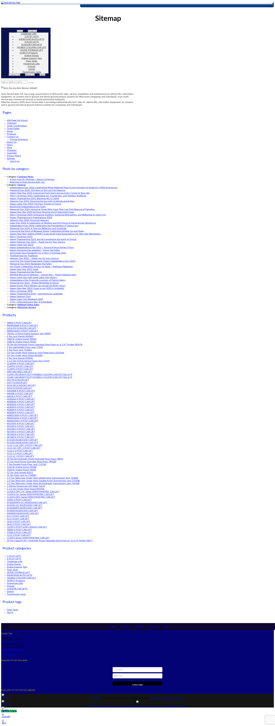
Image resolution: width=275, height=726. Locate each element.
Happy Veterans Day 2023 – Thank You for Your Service (37, 242)
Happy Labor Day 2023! (22, 245)
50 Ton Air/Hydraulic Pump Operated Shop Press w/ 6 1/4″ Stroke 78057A (44, 344)
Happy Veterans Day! (20, 296)
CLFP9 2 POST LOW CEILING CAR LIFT (27, 527)
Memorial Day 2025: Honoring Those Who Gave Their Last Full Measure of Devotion (52, 209)
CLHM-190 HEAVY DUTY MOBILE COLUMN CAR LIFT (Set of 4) (39, 374)
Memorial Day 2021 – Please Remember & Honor (34, 283)
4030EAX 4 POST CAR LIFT (21, 402)
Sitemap (11, 158)
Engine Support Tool (31, 58)
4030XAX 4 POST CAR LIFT (21, 399)
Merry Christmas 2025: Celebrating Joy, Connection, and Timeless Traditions (48, 196)
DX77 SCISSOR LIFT (17, 383)
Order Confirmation (17, 126)
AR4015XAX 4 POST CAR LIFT (22, 415)
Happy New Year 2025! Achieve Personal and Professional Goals (42, 212)
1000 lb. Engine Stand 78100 (21, 342)
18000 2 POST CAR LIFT (19, 530)
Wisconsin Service (26, 307)
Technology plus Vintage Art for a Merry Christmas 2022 (38, 253)
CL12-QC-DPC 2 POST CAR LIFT (23, 448)
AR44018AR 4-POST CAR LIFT (22, 325)
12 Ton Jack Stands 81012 (20, 472)
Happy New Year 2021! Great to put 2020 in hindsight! (37, 288)
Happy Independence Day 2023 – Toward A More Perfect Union (42, 247)
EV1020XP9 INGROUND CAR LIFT (24, 508)
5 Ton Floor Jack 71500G (19, 350)
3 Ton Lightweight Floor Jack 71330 (25, 347)
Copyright (12, 153)
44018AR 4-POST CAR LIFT (21, 391)
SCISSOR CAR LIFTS (31, 45)
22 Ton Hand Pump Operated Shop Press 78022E (31, 462)
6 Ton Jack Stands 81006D (20, 336)
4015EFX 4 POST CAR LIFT (20, 426)
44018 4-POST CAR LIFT (19, 396)
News (42, 75)
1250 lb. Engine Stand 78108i (21, 467)
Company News (25, 177)
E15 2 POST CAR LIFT (18, 516)
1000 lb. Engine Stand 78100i (21, 339)
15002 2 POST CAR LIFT (19, 500)
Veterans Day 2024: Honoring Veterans (29, 220)
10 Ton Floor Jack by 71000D (21, 475)
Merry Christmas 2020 (21, 291)
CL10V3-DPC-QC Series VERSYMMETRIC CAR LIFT (33, 491)
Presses (31, 66)
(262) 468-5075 (8, 655)
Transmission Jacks (31, 72)
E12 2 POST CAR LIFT (18, 519)
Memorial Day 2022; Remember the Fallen (31, 264)
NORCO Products (29, 53)
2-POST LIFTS (31, 36)
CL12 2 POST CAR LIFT (19, 535)
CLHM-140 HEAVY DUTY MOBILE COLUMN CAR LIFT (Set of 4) (39, 377)
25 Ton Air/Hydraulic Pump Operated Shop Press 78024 (35, 459)
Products (32, 31)
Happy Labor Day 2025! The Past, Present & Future (35, 204)
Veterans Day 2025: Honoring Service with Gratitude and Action (42, 201)
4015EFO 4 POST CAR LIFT (21, 432)
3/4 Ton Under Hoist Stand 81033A (25, 355)
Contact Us (14, 75)
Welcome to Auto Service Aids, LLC (27, 182)
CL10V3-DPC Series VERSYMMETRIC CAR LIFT (31, 497)
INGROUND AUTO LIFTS (31, 39)
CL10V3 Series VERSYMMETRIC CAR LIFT (28, 538)
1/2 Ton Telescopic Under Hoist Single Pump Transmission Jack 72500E (42, 478)
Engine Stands (31, 55)
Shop (9, 147)
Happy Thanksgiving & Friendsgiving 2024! (31, 217)
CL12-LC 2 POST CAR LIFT (20, 456)
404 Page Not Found (17, 120)
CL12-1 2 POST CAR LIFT (20, 453)
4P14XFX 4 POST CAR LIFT (21, 434)
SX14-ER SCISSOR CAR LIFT (21, 385)
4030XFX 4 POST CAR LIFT (21, 407)
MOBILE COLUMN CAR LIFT (31, 47)
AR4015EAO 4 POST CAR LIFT (22, 331)
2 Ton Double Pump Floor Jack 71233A (26, 464)
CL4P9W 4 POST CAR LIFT (20, 363)
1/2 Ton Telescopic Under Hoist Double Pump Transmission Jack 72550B (43, 481)
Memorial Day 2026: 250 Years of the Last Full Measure (37, 190)
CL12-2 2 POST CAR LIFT (20, 451)
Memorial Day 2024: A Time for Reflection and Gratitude (38, 228)
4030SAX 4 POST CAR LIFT (21, 404)
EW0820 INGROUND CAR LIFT (23, 513)
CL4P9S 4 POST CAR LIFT (20, 369)
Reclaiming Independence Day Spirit (28, 207)
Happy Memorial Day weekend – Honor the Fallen (35, 250)
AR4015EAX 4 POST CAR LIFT (22, 418)
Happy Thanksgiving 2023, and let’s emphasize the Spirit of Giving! (43, 239)
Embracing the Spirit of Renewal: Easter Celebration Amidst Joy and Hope (47, 231)
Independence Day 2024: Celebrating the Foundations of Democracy (44, 226)
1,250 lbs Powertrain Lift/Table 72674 (26, 486)
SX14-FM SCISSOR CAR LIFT (21, 328)
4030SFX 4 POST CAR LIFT (20, 413)
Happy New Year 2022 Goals (24, 269)
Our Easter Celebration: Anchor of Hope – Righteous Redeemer (41, 266)
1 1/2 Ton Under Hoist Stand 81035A (25, 489)
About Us (30, 75)
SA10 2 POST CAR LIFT (19, 524)
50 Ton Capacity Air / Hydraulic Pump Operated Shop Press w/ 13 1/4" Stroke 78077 (50, 541)
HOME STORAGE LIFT (31, 50)
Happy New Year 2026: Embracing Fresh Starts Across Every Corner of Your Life (50, 193)
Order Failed (13, 128)
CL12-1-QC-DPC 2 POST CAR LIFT (25, 445)
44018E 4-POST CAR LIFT (20, 393)
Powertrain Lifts (31, 64)
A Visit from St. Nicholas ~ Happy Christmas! (32, 179)
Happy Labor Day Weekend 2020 (26, 299)
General (21, 185)
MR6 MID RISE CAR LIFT (19, 372)
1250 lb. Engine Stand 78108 (21, 470)
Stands (31, 69)
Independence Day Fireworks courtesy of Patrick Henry (37, 280)
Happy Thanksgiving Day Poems (26, 272)
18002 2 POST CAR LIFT (19, 323)
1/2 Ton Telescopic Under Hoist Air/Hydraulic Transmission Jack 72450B (43, 483)
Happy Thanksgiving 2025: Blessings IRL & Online (34, 198)
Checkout (12, 123)
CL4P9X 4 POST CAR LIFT (20, 366)
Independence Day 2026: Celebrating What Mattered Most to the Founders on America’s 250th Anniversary (64, 187)
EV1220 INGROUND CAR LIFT (22, 442)
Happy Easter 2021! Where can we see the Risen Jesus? (37, 286)
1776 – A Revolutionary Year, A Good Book (31, 302)
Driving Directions (19, 139)
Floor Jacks (31, 61)
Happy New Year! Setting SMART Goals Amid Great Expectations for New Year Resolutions (55, 234)
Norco (10, 612)
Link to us (14, 161)
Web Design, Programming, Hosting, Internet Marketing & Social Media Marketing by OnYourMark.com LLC (137, 706)
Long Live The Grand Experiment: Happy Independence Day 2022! (42, 261)
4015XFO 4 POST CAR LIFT (21, 429)
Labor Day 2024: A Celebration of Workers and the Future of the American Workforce (53, 223)
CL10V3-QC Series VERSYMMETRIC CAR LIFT (30, 494)
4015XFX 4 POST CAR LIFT (21, 423)
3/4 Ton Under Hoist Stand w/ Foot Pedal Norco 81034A (35, 353)
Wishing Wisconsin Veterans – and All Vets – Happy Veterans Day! (43, 275)
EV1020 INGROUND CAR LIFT (22, 511)
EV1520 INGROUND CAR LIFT (22, 440)
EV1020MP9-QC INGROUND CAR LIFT (27, 502)
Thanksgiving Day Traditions (24, 256)
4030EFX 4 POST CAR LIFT (20, 410)
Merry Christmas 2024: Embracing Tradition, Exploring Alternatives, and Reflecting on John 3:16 (58, 215)
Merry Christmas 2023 (21, 237)
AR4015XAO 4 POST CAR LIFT (22, 421)
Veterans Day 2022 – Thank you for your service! (34, 258)
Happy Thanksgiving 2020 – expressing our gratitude (36, 294)
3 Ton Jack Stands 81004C (20, 358)
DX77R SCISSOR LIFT (18, 380)
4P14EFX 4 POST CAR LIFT (21, 437)
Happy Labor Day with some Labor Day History (33, 277)
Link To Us (178, 698)
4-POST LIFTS (31, 42)
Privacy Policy (14, 156)
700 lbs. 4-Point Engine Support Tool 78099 (29, 334)
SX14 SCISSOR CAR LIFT (19, 388)
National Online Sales (28, 305)
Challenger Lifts (29, 34)
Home (20, 31)
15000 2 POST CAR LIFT (19, 532)
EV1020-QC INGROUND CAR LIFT (24, 505)
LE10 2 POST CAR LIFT (18, 521)
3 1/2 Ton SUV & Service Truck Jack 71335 (28, 361)
